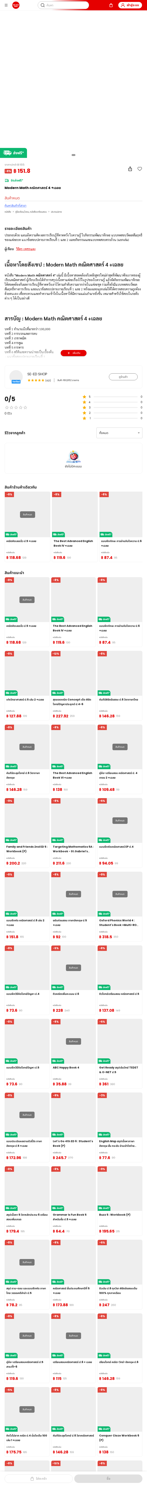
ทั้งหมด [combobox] (103, 433)
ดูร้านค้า (123, 377)
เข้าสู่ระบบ (133, 5)
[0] (111, 5)
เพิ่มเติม (76, 353)
